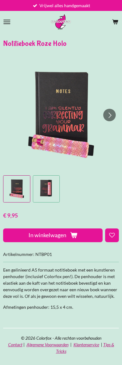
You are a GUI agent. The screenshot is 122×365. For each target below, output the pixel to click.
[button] (16, 188)
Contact (15, 344)
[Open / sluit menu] (7, 22)
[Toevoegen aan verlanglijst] (112, 235)
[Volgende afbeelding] (109, 115)
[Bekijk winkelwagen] (115, 22)
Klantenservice (86, 344)
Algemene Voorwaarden (48, 344)
